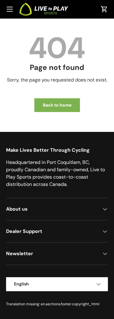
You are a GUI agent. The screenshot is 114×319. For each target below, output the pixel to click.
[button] (104, 9)
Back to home (57, 105)
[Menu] (9, 9)
